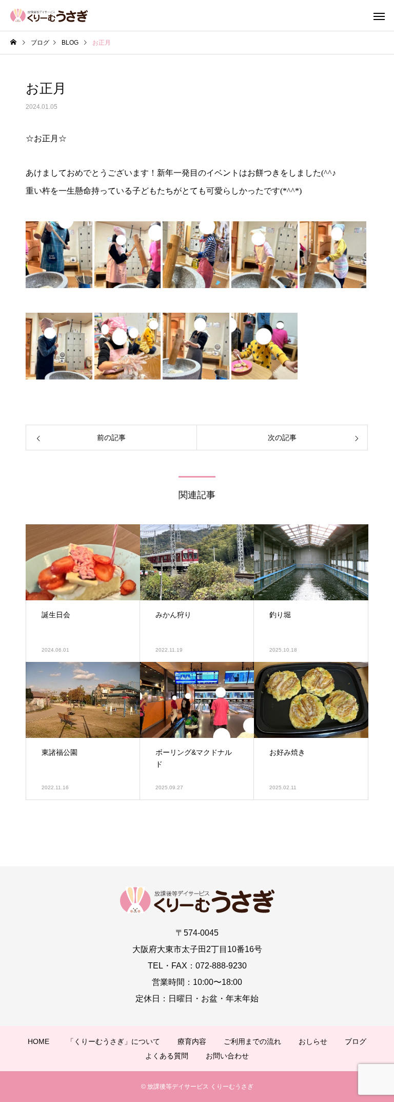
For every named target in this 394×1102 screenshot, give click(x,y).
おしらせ (313, 1041)
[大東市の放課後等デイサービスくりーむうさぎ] (49, 15)
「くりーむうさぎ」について (113, 1041)
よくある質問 (166, 1056)
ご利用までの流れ (252, 1041)
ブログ (355, 1041)
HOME (38, 1041)
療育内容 (192, 1041)
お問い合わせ (227, 1056)
